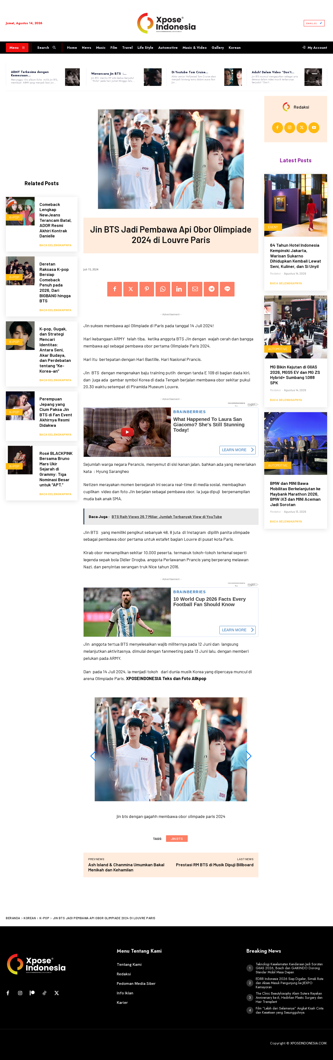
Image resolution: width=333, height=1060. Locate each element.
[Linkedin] (179, 289)
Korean (30, 918)
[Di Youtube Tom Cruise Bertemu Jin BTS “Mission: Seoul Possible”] (233, 77)
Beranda (13, 918)
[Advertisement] (42, 131)
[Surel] (195, 289)
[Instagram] (289, 127)
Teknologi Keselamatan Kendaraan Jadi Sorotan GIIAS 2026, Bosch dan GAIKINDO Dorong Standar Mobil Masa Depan (289, 968)
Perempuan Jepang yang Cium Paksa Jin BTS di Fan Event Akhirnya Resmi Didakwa (55, 412)
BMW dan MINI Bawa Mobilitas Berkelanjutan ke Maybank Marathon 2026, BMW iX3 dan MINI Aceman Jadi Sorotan (295, 493)
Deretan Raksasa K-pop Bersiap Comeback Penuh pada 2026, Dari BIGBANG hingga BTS (55, 282)
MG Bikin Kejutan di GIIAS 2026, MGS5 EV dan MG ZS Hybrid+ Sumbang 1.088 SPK (295, 374)
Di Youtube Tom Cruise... (190, 72)
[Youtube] (313, 127)
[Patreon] (32, 993)
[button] (93, 756)
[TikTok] (44, 993)
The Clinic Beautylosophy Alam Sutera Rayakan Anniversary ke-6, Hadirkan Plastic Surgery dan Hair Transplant (289, 997)
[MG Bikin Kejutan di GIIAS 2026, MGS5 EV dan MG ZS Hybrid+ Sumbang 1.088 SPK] (295, 327)
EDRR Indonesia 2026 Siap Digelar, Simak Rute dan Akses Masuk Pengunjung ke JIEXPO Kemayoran (289, 982)
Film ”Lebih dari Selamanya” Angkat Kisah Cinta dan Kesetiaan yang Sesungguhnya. (289, 1010)
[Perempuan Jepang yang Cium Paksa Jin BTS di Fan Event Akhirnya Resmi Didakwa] (20, 405)
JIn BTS (177, 838)
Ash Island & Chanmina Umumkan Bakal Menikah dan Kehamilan (126, 867)
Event (273, 227)
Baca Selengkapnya (55, 245)
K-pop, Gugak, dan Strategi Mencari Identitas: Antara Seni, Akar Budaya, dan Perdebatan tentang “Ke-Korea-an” (55, 350)
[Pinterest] (146, 289)
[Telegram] (211, 289)
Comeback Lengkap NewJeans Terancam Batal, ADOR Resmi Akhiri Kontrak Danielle (55, 220)
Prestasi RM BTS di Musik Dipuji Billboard (215, 864)
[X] (130, 289)
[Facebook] (114, 289)
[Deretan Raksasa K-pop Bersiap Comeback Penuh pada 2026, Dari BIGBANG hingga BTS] (20, 270)
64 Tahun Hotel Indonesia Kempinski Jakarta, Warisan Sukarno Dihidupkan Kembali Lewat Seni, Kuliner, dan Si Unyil (295, 255)
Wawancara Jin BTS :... (109, 73)
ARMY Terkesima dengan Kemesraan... (30, 74)
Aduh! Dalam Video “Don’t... (273, 72)
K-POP (14, 217)
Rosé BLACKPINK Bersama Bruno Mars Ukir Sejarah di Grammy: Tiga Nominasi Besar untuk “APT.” (56, 469)
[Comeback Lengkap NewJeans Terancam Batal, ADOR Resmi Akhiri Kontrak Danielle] (20, 211)
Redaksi (301, 107)
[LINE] (227, 289)
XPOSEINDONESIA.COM (308, 1043)
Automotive (277, 349)
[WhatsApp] (163, 289)
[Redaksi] (288, 107)
